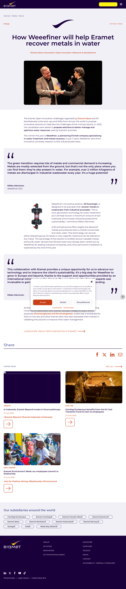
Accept (43, 302)
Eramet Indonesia (32, 417)
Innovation (50, 53)
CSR (67, 406)
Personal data (68, 307)
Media (14, 16)
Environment (50, 481)
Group (6, 24)
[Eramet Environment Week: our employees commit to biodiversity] (32, 449)
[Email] (119, 355)
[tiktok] (24, 573)
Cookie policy (57, 307)
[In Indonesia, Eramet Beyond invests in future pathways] (32, 387)
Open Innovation (63, 53)
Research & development (84, 53)
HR (72, 406)
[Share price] (108, 4)
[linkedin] (5, 573)
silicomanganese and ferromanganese (53, 314)
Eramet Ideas (37, 53)
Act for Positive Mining (16, 481)
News (21, 16)
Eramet (7, 16)
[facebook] (15, 573)
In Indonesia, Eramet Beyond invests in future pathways (32, 409)
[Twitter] (104, 355)
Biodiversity (36, 481)
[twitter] (10, 573)
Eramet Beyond (13, 417)
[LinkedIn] (111, 355)
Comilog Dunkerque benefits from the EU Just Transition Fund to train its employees (88, 410)
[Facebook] (96, 355)
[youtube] (19, 573)
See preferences (83, 302)
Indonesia (47, 417)
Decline (63, 302)
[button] (91, 282)
